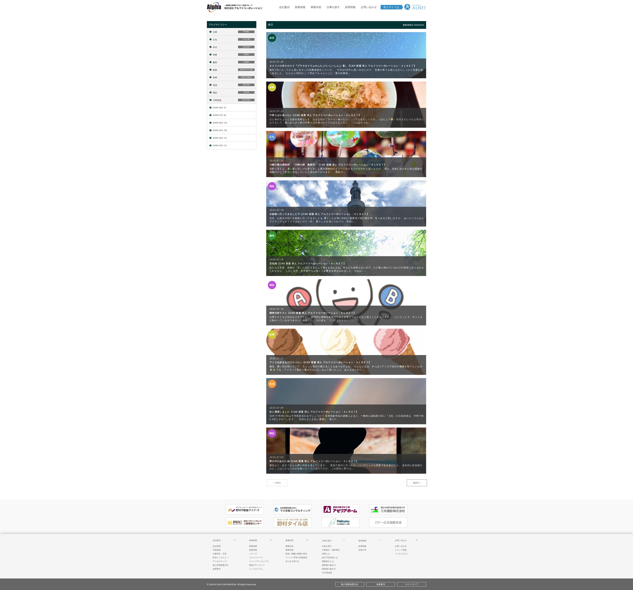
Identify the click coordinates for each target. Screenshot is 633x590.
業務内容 (289, 540)
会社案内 (284, 7)
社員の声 (362, 549)
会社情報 (217, 546)
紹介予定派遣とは (330, 557)
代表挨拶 (217, 549)
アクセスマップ (219, 561)
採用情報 (350, 7)
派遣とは (326, 553)
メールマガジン (402, 553)
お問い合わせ (369, 7)
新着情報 (300, 7)
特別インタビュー (220, 557)
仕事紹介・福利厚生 (331, 549)
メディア (253, 553)
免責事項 (217, 568)
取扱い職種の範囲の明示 (296, 553)
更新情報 (253, 549)
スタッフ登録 (401, 549)
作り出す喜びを (292, 561)
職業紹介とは (328, 561)
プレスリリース (256, 557)
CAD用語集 (327, 572)
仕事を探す (333, 7)
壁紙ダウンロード (257, 565)
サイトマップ (411, 584)
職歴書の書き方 (329, 568)
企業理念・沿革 (219, 553)
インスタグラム (256, 568)
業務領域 (289, 549)
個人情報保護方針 (220, 565)
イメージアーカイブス (259, 561)
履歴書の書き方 (329, 565)
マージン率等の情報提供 (296, 557)
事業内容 (316, 7)
